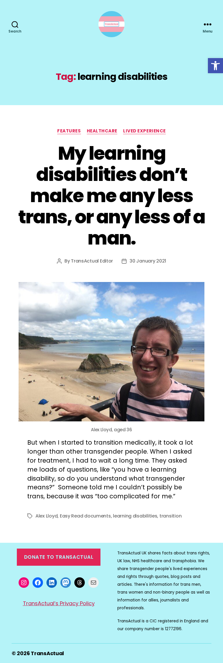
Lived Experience (144, 131)
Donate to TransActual (58, 557)
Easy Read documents (85, 516)
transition (170, 516)
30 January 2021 (148, 261)
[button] (215, 65)
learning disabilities (135, 516)
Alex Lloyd (46, 516)
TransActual (47, 653)
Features (69, 131)
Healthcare (102, 131)
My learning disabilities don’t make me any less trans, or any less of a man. (111, 195)
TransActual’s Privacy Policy (59, 603)
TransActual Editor (92, 261)
